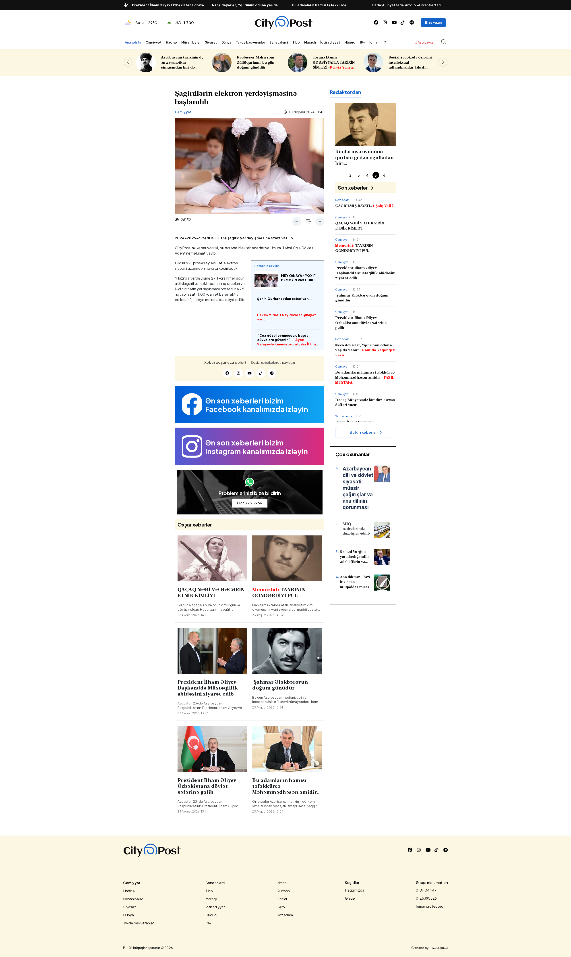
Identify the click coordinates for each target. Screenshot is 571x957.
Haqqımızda (354, 890)
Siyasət (211, 42)
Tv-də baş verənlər (250, 42)
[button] (443, 62)
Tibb (296, 42)
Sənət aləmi (278, 42)
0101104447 (426, 890)
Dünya (226, 42)
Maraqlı (310, 42)
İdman (374, 42)
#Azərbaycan (425, 42)
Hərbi (281, 907)
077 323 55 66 (249, 503)
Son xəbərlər (353, 187)
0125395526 (426, 898)
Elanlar (282, 898)
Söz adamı (285, 915)
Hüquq (350, 42)
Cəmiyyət (153, 42)
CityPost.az (185, 247)
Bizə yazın (433, 22)
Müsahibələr (191, 42)
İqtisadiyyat (330, 42)
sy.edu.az (214, 263)
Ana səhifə (133, 42)
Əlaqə (350, 898)
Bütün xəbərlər (363, 432)
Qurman (283, 890)
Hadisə (171, 42)
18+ (362, 42)
